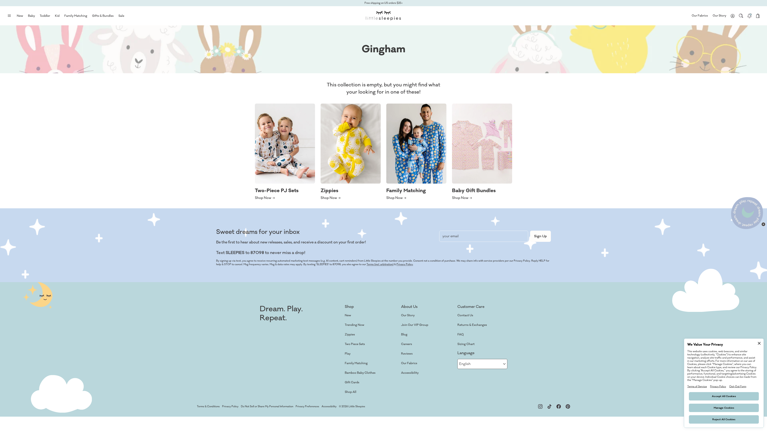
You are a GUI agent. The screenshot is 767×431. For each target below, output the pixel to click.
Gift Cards (352, 382)
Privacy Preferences (307, 406)
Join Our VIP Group (414, 325)
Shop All (350, 392)
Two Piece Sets (355, 344)
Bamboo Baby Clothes (360, 373)
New (348, 315)
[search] (741, 16)
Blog (404, 334)
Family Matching (356, 363)
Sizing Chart (466, 344)
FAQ (460, 334)
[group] (285, 152)
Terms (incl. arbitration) (380, 264)
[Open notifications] (749, 15)
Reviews (407, 354)
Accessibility (410, 373)
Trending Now (354, 325)
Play (348, 354)
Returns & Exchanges (472, 325)
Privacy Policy (404, 264)
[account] (732, 16)
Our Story (719, 16)
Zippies (350, 334)
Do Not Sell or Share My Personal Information (267, 406)
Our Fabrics (700, 16)
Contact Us (465, 315)
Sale (121, 16)
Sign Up (540, 236)
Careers (406, 344)
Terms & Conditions (208, 406)
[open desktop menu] (9, 16)
